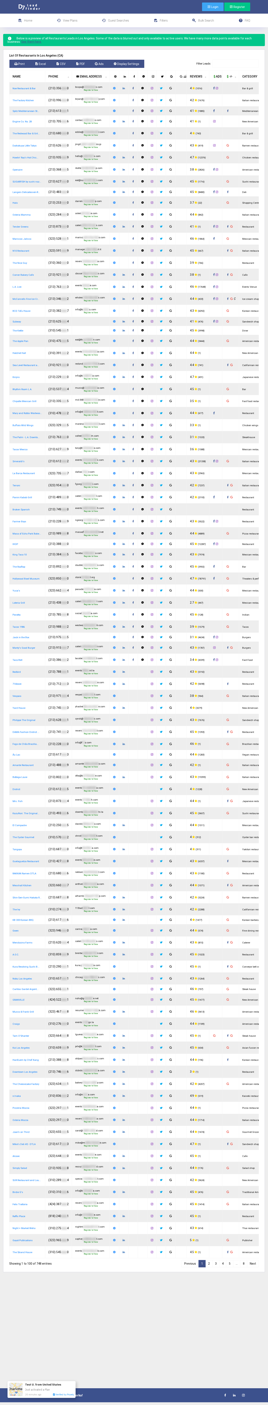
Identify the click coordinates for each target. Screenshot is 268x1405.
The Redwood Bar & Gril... (26, 133)
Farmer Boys (19, 521)
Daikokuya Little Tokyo (24, 145)
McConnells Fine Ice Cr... (26, 299)
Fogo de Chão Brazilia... (26, 744)
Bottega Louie (20, 777)
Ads (218, 76)
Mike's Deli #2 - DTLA (24, 1144)
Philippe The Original (24, 720)
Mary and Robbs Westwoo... (27, 413)
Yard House (19, 708)
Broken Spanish (21, 509)
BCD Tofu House (21, 311)
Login (214, 7)
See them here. (31, 41)
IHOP (15, 544)
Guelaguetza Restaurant (26, 861)
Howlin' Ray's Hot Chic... (25, 157)
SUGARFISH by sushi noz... (27, 181)
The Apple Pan (20, 341)
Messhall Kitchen (22, 885)
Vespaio (17, 696)
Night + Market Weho (24, 1228)
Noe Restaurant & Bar (24, 88)
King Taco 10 (20, 554)
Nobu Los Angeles (22, 978)
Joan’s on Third (21, 1132)
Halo (15, 203)
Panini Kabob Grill (22, 497)
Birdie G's (18, 1192)
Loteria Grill (19, 603)
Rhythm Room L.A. (22, 389)
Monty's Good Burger (24, 648)
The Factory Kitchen (23, 100)
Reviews (196, 76)
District (16, 789)
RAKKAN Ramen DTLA (24, 873)
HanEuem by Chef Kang (26, 1060)
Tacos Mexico (20, 449)
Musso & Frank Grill (23, 1011)
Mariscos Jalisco (22, 239)
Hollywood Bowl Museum (26, 578)
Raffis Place (19, 1216)
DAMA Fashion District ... (26, 732)
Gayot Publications (23, 1240)
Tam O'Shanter (21, 1036)
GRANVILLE (18, 1000)
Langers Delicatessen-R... (26, 192)
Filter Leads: (203, 63)
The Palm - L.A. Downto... (26, 437)
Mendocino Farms (22, 942)
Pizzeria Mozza (21, 1108)
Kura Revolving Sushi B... (26, 966)
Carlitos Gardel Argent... (26, 989)
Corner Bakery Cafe (23, 275)
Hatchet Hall (19, 353)
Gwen (16, 930)
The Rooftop (19, 566)
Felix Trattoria (20, 1204)
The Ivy (16, 909)
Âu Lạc (16, 754)
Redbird (17, 672)
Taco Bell (17, 660)
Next (253, 1263)
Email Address (90, 76)
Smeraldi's (18, 461)
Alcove (16, 1156)
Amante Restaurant (23, 765)
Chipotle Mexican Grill (24, 401)
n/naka (17, 1096)
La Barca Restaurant (24, 473)
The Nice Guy (20, 263)
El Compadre (20, 825)
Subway (17, 321)
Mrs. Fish (18, 801)
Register (239, 7)
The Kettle (18, 330)
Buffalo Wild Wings (23, 425)
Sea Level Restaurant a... (26, 365)
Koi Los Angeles (21, 1048)
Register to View (91, 90)
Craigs (16, 1024)
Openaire (17, 169)
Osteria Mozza (20, 1120)
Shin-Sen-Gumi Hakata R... (27, 897)
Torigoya (17, 849)
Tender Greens (20, 226)
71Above (17, 684)
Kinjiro (16, 377)
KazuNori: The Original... (26, 813)
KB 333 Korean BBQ (23, 920)
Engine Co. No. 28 (22, 121)
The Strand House (22, 1252)
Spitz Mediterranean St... (26, 111)
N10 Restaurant (21, 251)
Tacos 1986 (19, 627)
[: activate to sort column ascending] (114, 76)
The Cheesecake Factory (26, 1084)
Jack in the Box (21, 637)
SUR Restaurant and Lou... (27, 1180)
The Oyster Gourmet (23, 837)
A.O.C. (16, 954)
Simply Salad (20, 1168)
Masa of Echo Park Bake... (27, 533)
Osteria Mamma (22, 214)
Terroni (16, 485)
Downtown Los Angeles (25, 1072)
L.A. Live (17, 287)
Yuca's (16, 590)
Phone (53, 76)
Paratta (17, 614)
